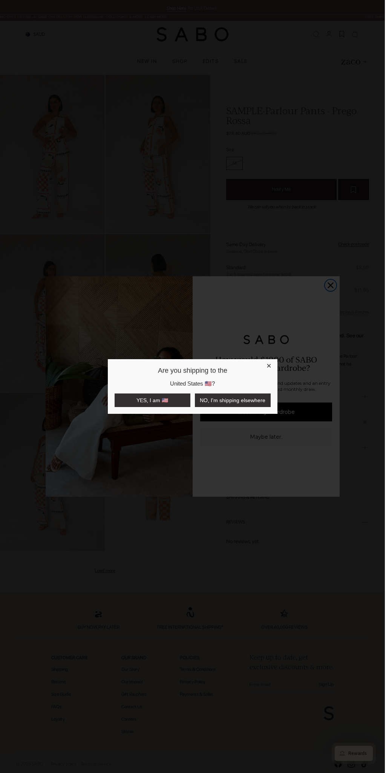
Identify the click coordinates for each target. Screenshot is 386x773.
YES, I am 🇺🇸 (152, 400)
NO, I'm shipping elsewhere (232, 400)
